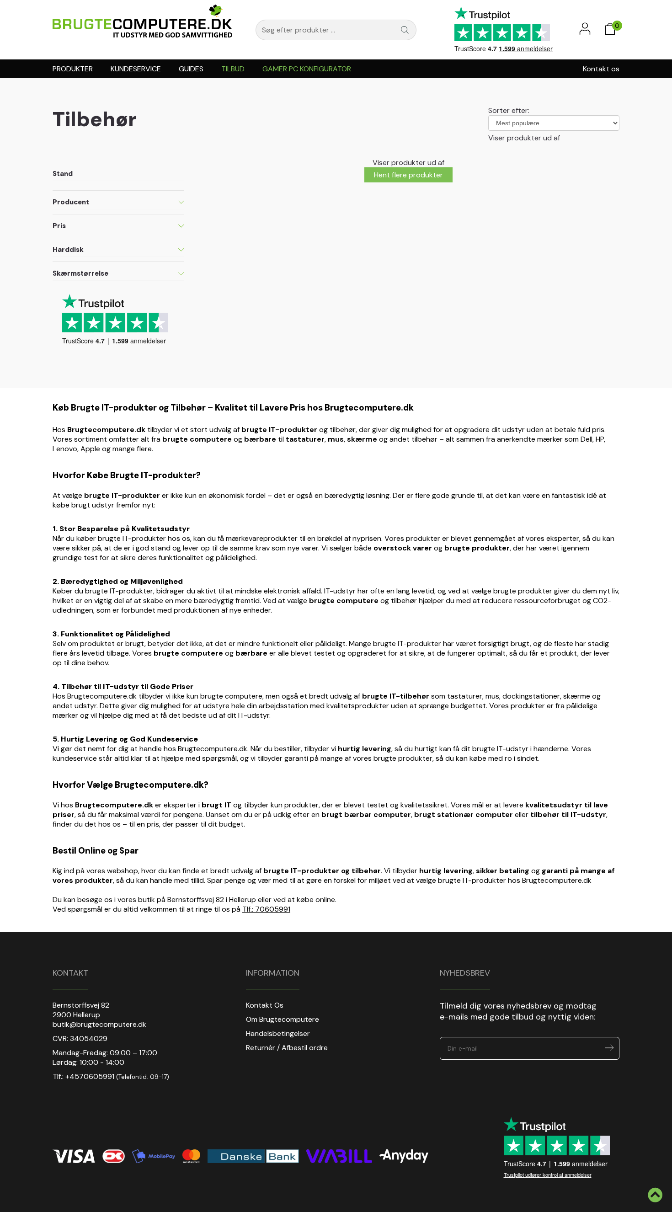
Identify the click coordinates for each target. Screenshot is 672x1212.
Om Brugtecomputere (282, 1019)
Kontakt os (601, 69)
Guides (191, 69)
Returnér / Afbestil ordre (287, 1047)
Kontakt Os (264, 1005)
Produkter (73, 69)
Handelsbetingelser (278, 1033)
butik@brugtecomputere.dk (99, 1024)
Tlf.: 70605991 (266, 909)
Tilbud (233, 69)
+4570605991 (89, 1076)
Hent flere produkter (408, 175)
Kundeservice (136, 69)
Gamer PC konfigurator (306, 69)
